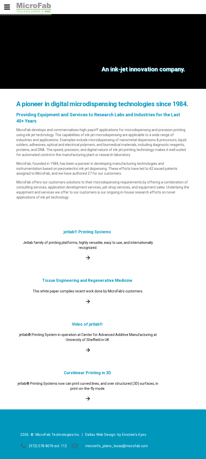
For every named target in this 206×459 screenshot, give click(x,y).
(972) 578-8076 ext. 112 (48, 446)
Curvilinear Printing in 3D (87, 372)
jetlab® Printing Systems (87, 232)
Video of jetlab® (87, 324)
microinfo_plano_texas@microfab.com (116, 446)
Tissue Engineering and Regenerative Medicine (87, 280)
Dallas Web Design (100, 435)
